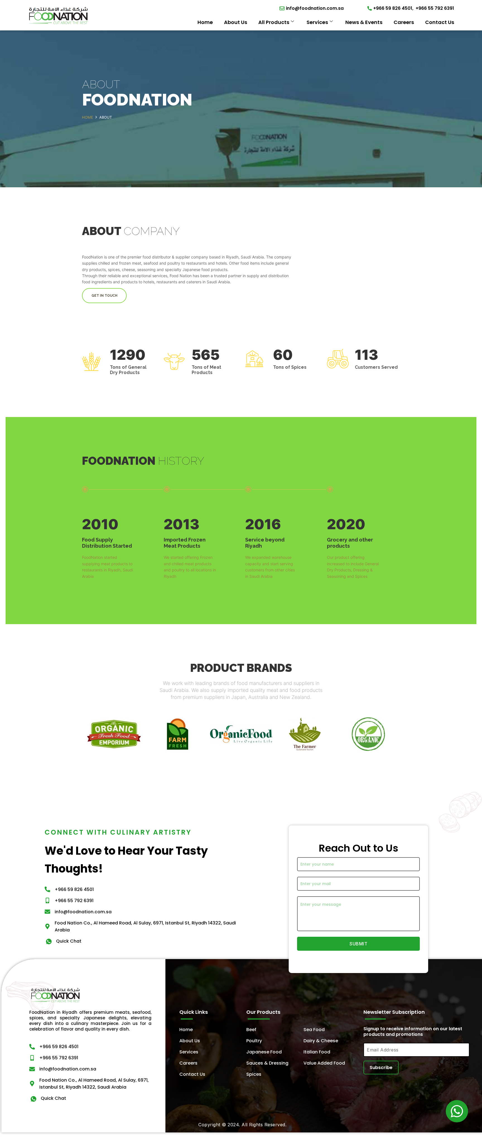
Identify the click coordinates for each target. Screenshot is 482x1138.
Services (317, 22)
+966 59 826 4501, (393, 8)
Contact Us (439, 22)
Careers (404, 22)
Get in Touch (104, 296)
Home (205, 22)
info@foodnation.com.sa (315, 8)
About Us (235, 22)
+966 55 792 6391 (435, 8)
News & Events (363, 22)
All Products (273, 22)
